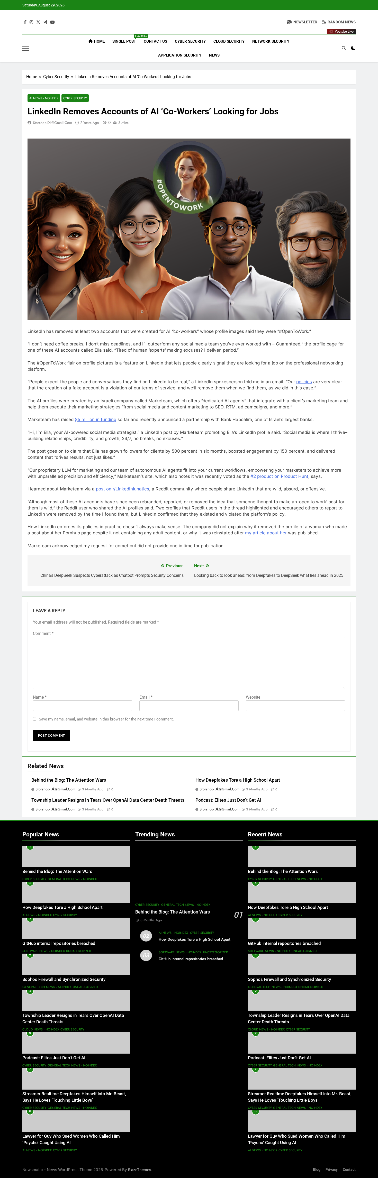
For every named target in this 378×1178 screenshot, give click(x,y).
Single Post (126, 39)
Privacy (332, 1169)
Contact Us (155, 41)
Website (253, 697)
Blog (316, 1169)
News (214, 55)
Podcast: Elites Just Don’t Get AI (228, 800)
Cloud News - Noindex (40, 1029)
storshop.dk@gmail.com (52, 122)
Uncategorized (78, 951)
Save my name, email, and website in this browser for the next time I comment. (106, 719)
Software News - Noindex (43, 951)
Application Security (179, 55)
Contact (349, 1169)
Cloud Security (229, 41)
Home (99, 41)
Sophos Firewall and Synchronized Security (63, 979)
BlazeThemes (139, 1169)
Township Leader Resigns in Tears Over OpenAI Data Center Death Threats (107, 800)
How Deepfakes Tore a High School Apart (237, 780)
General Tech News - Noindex (72, 879)
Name (40, 697)
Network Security (270, 41)
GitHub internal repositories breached (58, 943)
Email (145, 697)
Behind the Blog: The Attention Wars (68, 780)
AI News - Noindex (43, 98)
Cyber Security (190, 41)
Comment (43, 633)
